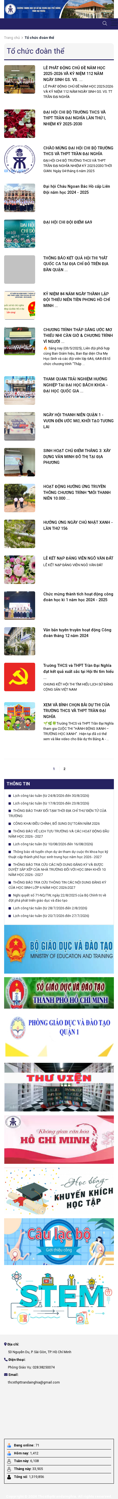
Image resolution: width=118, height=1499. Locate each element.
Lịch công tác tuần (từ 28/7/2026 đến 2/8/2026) (49, 908)
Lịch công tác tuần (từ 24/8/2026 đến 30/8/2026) (50, 796)
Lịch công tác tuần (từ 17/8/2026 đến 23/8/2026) (50, 803)
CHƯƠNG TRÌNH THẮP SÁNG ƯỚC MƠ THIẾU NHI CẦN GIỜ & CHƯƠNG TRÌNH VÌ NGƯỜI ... (78, 336)
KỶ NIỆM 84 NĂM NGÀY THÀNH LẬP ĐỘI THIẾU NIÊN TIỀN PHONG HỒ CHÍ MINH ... (76, 300)
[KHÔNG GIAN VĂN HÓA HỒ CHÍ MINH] (59, 1139)
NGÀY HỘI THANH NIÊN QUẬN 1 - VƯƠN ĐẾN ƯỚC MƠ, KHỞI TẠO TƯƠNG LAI (78, 421)
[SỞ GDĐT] (59, 993)
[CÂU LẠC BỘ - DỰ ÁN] (59, 1241)
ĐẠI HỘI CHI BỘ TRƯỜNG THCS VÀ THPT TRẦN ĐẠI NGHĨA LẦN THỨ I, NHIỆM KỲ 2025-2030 (74, 118)
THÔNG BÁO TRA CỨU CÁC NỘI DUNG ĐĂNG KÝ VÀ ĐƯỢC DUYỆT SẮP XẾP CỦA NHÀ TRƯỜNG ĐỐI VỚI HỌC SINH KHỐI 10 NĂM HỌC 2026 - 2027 (57, 870)
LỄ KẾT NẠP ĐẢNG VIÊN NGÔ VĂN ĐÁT (78, 558)
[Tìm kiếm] (105, 23)
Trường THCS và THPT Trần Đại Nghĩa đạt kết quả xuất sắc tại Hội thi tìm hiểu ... (78, 671)
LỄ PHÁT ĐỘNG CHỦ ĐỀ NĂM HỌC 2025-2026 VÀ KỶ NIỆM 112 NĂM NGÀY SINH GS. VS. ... (74, 74)
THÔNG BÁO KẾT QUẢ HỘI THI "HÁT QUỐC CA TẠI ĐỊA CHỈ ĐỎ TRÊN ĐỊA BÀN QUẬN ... (75, 264)
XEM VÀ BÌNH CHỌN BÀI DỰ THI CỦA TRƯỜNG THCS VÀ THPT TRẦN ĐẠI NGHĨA (76, 711)
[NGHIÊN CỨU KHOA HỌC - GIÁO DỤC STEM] (59, 1297)
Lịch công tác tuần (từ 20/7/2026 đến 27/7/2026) (50, 916)
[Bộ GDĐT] (59, 949)
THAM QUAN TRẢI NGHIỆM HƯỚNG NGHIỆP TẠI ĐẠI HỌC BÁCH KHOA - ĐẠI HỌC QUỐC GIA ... (75, 385)
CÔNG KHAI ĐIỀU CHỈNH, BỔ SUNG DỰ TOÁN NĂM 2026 (56, 823)
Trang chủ (12, 38)
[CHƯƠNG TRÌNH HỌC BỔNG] (59, 1191)
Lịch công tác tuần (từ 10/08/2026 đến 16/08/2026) (52, 844)
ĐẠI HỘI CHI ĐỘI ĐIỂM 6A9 (67, 222)
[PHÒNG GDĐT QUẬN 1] (59, 1035)
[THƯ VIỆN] (59, 1087)
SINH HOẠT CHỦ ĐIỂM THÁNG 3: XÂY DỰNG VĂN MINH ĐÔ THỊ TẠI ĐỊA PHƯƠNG (77, 456)
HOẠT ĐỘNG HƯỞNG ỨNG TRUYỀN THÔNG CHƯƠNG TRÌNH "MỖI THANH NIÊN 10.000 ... (77, 492)
